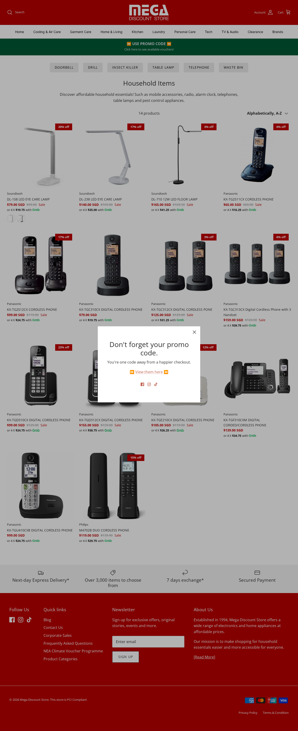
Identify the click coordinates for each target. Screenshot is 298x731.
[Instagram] (149, 384)
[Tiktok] (156, 384)
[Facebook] (142, 384)
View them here (149, 371)
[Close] (194, 332)
